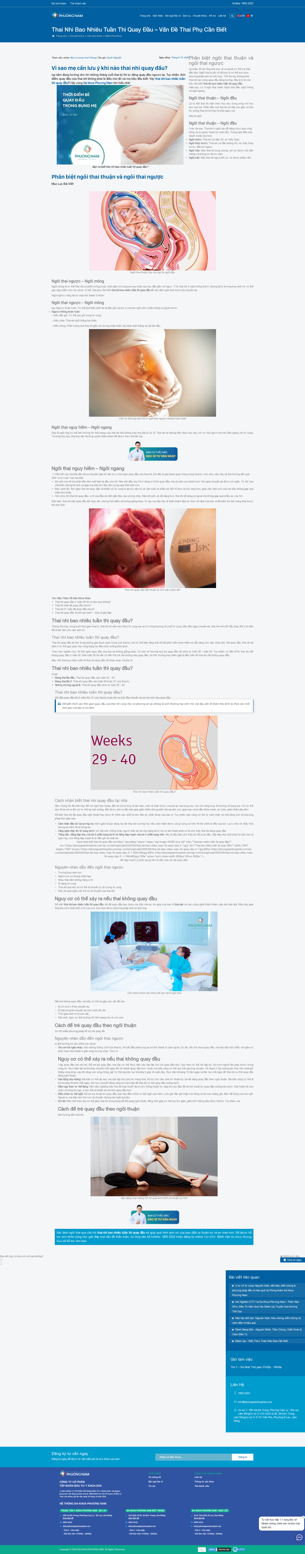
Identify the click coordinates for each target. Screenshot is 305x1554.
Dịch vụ (186, 15)
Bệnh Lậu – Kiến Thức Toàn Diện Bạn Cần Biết (261, 1341)
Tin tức (152, 1486)
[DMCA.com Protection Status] (219, 1549)
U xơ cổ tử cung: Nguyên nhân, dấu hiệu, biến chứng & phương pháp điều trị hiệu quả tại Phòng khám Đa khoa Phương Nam (264, 1290)
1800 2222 (247, 3)
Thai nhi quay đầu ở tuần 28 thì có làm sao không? (83, 601)
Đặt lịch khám (59, 3)
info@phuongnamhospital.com (255, 1402)
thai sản (179, 904)
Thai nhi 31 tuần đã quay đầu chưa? (75, 609)
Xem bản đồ (68, 1518)
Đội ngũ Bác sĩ (172, 15)
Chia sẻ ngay (294, 1259)
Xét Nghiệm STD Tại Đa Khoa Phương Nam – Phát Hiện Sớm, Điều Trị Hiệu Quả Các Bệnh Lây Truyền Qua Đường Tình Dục (265, 1306)
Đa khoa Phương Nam (98, 83)
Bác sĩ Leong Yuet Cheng (83, 57)
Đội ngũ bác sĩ (156, 1481)
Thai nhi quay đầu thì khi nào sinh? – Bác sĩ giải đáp (83, 612)
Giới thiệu (158, 15)
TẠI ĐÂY (210, 1236)
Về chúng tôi (155, 1477)
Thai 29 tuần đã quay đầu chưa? (73, 605)
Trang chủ (145, 15)
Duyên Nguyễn (113, 57)
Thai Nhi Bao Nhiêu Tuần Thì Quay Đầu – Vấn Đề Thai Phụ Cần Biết (139, 29)
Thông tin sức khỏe (204, 1481)
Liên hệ (222, 15)
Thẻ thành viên (78, 3)
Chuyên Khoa (200, 15)
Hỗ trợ (212, 15)
